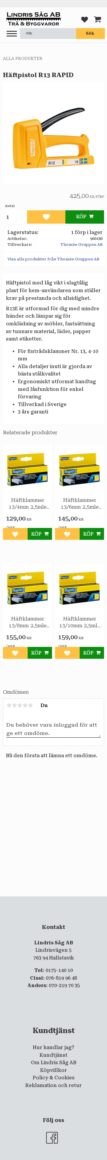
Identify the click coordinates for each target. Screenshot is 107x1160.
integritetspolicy (61, 901)
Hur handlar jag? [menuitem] (53, 1047)
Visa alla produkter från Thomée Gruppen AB (53, 259)
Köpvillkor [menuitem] (53, 1070)
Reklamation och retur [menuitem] (53, 1085)
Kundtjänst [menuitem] (53, 1055)
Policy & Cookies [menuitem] (54, 1078)
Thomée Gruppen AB (81, 244)
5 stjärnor (30, 705)
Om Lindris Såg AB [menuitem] (53, 1062)
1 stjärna (9, 705)
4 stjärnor (25, 705)
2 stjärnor (14, 705)
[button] (12, 34)
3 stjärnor (19, 705)
